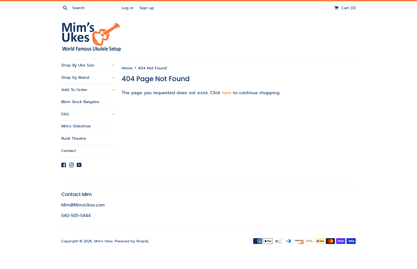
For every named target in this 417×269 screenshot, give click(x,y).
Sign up (146, 8)
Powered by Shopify (132, 241)
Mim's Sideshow (76, 126)
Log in (127, 8)
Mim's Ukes (103, 241)
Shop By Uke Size (87, 65)
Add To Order (87, 90)
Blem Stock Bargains (80, 102)
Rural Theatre (73, 138)
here (226, 92)
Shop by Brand (87, 77)
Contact (68, 151)
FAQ (87, 114)
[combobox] (96, 8)
